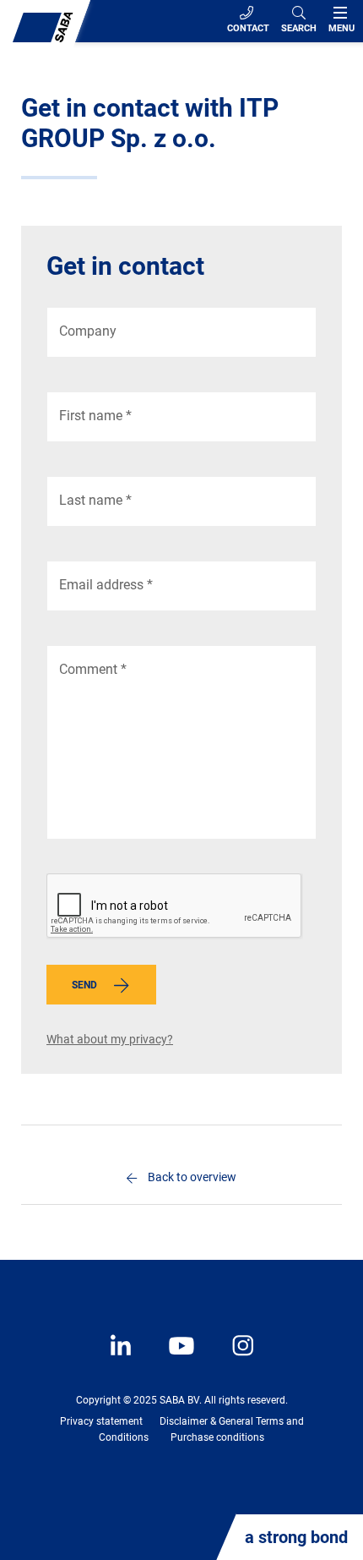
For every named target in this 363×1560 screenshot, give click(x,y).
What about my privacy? (109, 1039)
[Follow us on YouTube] (173, 1358)
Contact (248, 28)
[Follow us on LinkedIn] (122, 1358)
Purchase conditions (217, 1437)
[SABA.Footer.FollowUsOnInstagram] (232, 1358)
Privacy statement (101, 1421)
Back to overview (192, 1177)
